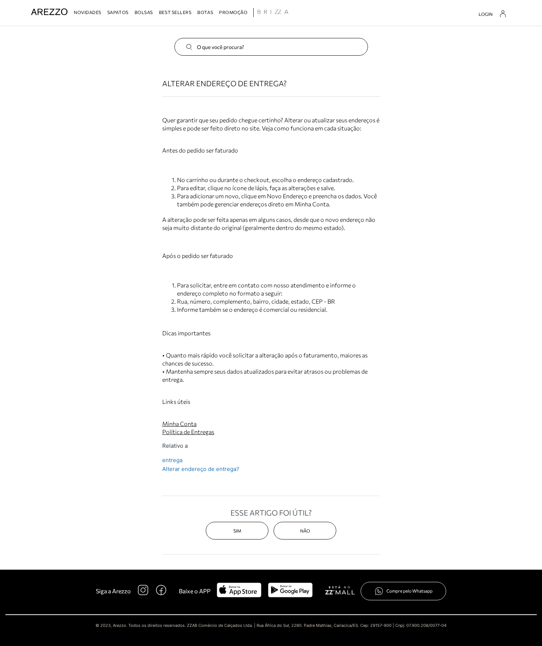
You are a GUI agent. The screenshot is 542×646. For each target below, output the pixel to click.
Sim (237, 530)
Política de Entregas (188, 431)
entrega (172, 460)
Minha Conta (179, 423)
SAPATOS (118, 12)
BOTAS (205, 12)
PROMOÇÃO (233, 12)
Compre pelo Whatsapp (409, 590)
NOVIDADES (87, 12)
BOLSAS (144, 12)
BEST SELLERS (175, 12)
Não (305, 530)
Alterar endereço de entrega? (200, 468)
